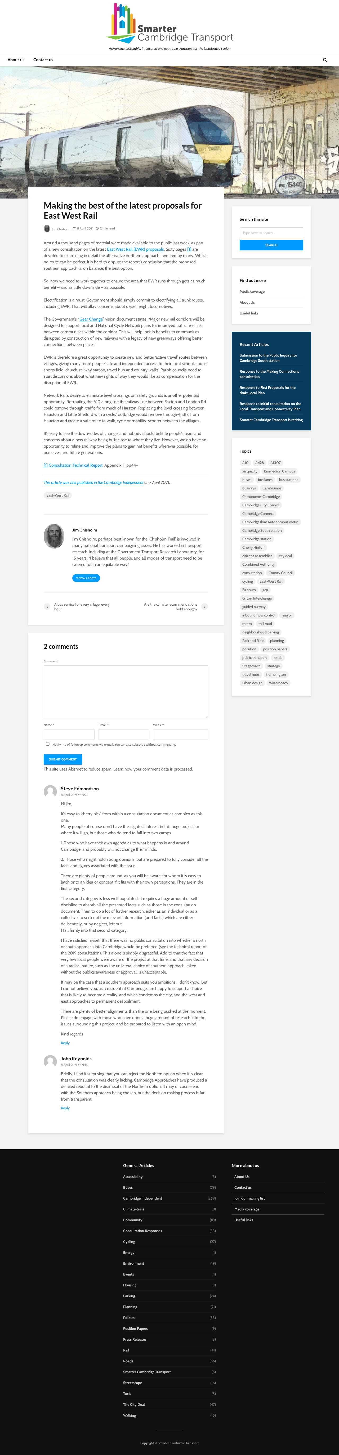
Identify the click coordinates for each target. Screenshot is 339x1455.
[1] (189, 249)
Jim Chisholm (60, 229)
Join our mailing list (249, 1198)
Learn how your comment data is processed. (153, 769)
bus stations (288, 479)
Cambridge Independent (124, 482)
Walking (129, 1415)
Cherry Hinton (253, 547)
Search (271, 245)
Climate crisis (133, 1209)
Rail (126, 1350)
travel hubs (251, 674)
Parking (129, 1296)
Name (49, 725)
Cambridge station (256, 539)
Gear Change (90, 319)
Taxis (127, 1393)
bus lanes (265, 479)
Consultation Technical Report (75, 465)
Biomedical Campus (279, 471)
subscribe (138, 744)
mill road (265, 623)
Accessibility (133, 1176)
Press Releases (134, 1339)
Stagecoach (251, 666)
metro (247, 623)
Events (128, 1274)
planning (277, 640)
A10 (245, 462)
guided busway (254, 606)
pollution (249, 649)
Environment (133, 1263)
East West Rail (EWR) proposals (135, 249)
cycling (247, 581)
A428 (259, 462)
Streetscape (132, 1382)
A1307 (275, 462)
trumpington (276, 674)
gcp (265, 589)
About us (16, 59)
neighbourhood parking (260, 632)
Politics (129, 1317)
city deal (285, 555)
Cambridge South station (262, 530)
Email (104, 725)
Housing (129, 1285)
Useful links (249, 313)
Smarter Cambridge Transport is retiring (271, 419)
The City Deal (134, 1404)
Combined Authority (258, 564)
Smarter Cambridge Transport (147, 1372)
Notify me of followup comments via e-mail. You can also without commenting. (114, 744)
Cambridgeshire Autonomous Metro (270, 522)
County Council (281, 572)
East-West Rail (57, 495)
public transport (254, 657)
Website (158, 725)
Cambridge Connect (258, 513)
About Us (247, 302)
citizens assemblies (257, 555)
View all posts (86, 578)
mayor (287, 615)
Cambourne (271, 488)
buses (246, 479)
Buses (128, 1187)
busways (249, 488)
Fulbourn (249, 589)
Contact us (43, 59)
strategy (273, 666)
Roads (128, 1361)
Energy (129, 1252)
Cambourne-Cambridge (261, 496)
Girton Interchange (257, 598)
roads (278, 657)
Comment (51, 661)
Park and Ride (253, 640)
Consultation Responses (142, 1230)
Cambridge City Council (260, 505)
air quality (249, 471)
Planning (130, 1306)
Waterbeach (278, 683)
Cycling (129, 1241)
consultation (252, 572)
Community (132, 1220)
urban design (252, 683)
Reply (65, 1042)
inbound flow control (258, 615)
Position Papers (135, 1328)
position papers (275, 649)
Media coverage (252, 291)
